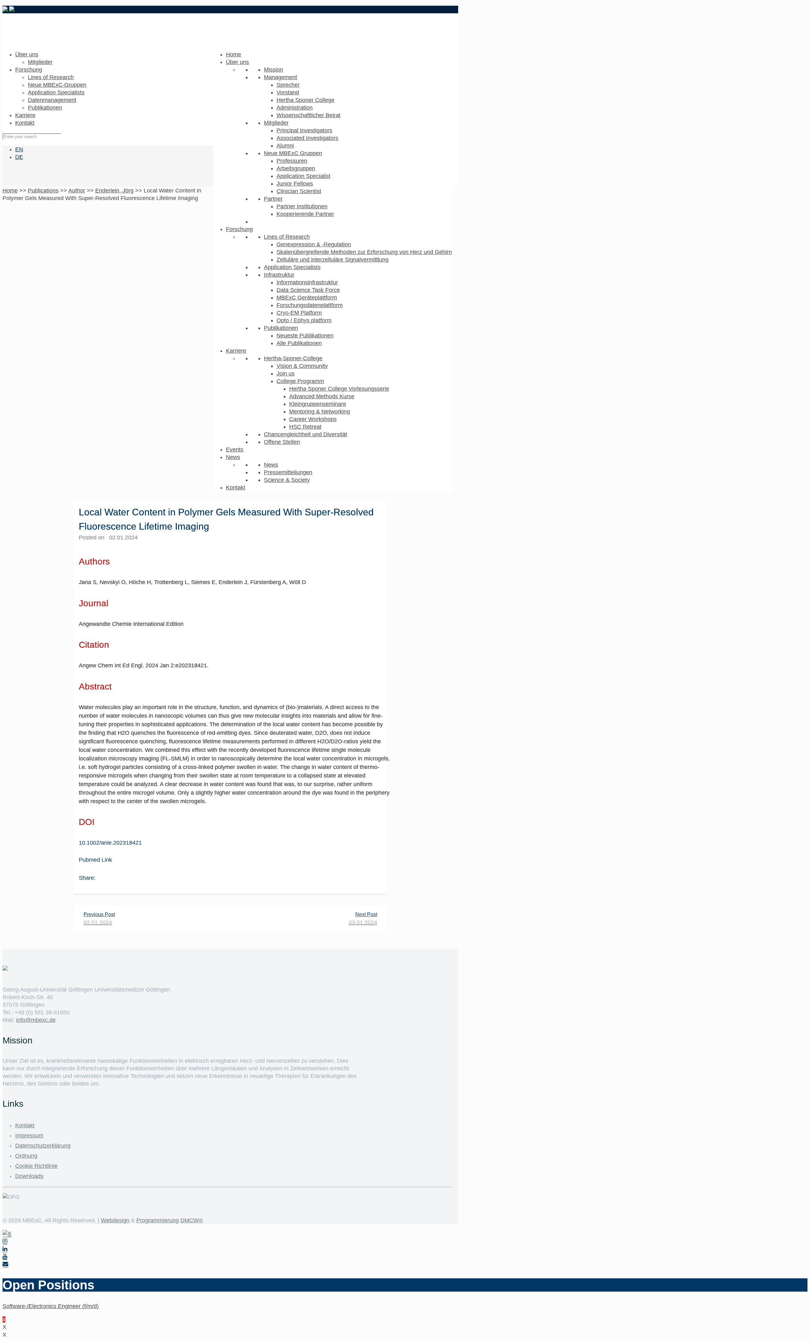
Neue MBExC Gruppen (293, 153)
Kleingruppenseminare (317, 404)
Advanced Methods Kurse (321, 396)
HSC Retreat (305, 427)
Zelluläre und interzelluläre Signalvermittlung (333, 259)
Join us (286, 373)
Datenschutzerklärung (43, 1146)
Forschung (239, 229)
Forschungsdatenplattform (310, 305)
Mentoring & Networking (319, 411)
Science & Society (287, 480)
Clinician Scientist (299, 191)
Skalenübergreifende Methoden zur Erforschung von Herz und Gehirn (364, 252)
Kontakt (235, 487)
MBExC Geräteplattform (307, 297)
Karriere (236, 351)
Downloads (29, 1176)
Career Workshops (313, 419)
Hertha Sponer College (305, 100)
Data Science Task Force (308, 290)
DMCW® (191, 1220)
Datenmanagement (52, 100)
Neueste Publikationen (305, 335)
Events (234, 449)
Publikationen (281, 328)
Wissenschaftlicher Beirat (308, 115)
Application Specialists (292, 267)
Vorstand (288, 92)
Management (280, 77)
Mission (273, 69)
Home (233, 54)
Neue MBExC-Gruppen (57, 85)
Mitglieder (276, 123)
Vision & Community (302, 366)
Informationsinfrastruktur (307, 282)
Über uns (237, 62)
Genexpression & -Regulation (314, 244)
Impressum (29, 1135)
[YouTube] (5, 1256)
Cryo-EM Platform (299, 313)
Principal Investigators (304, 130)
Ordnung (26, 1156)
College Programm (300, 381)
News (233, 457)
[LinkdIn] (5, 1249)
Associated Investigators (307, 138)
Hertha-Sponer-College (293, 358)
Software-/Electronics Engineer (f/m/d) (51, 1306)
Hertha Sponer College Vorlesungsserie (339, 389)
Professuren (292, 161)
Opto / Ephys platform (304, 320)
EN (19, 149)
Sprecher (288, 85)
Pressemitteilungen (288, 472)
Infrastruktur (279, 275)
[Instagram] (5, 1241)
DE (19, 157)
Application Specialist (303, 176)
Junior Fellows (295, 183)
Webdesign (115, 1220)
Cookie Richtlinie (36, 1166)
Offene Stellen (282, 442)
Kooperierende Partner (305, 214)
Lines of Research (287, 237)
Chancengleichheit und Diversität (305, 434)
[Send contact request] (5, 1264)
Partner (273, 199)
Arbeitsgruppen (296, 168)
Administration (295, 107)
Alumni (285, 145)
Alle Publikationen (299, 343)
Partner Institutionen (302, 206)
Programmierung (157, 1220)
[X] (7, 1234)
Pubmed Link (95, 860)
